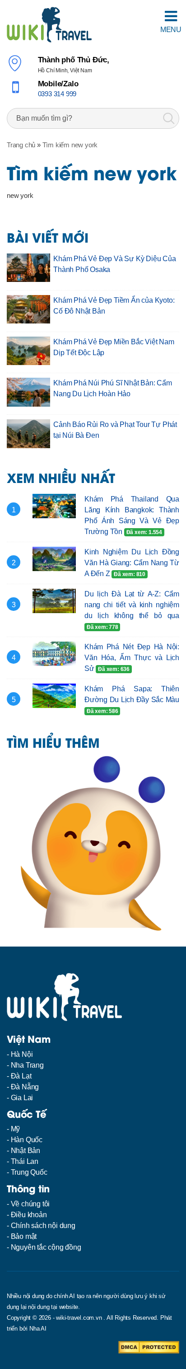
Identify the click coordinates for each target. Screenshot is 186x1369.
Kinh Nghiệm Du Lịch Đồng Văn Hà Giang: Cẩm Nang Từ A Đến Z (131, 562)
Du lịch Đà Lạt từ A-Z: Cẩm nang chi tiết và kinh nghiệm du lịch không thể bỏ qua (131, 604)
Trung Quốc (29, 1172)
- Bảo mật (22, 1236)
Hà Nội (22, 1054)
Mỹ (15, 1129)
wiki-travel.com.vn (79, 1317)
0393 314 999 (57, 94)
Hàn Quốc (26, 1140)
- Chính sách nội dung (41, 1225)
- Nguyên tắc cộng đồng (44, 1247)
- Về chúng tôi (28, 1204)
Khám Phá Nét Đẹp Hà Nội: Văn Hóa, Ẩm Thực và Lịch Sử (131, 657)
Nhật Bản (25, 1150)
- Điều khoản (27, 1215)
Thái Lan (24, 1161)
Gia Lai (22, 1098)
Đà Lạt (21, 1076)
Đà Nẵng (25, 1087)
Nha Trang (27, 1065)
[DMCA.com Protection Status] (148, 1346)
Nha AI (37, 1328)
